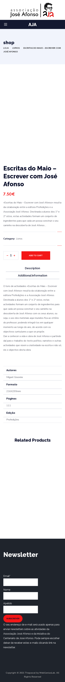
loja (6, 48)
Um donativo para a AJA (17, 481)
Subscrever (13, 618)
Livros (16, 48)
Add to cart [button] (53, 466)
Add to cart (36, 255)
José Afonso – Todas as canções (48, 456)
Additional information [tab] (32, 275)
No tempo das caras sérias (17, 510)
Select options (22, 495)
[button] (60, 25)
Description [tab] (32, 268)
